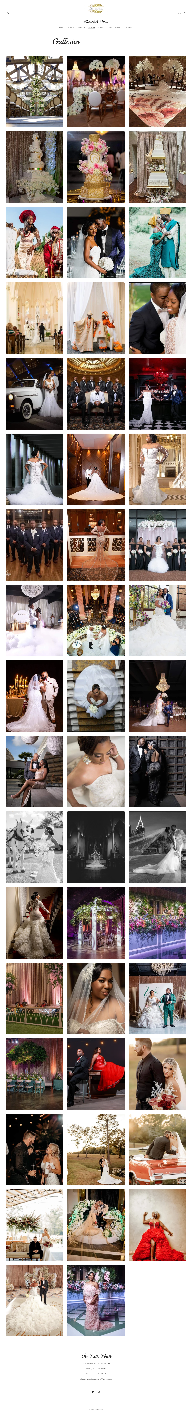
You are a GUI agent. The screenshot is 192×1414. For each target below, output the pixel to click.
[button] (8, 13)
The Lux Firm (98, 1409)
